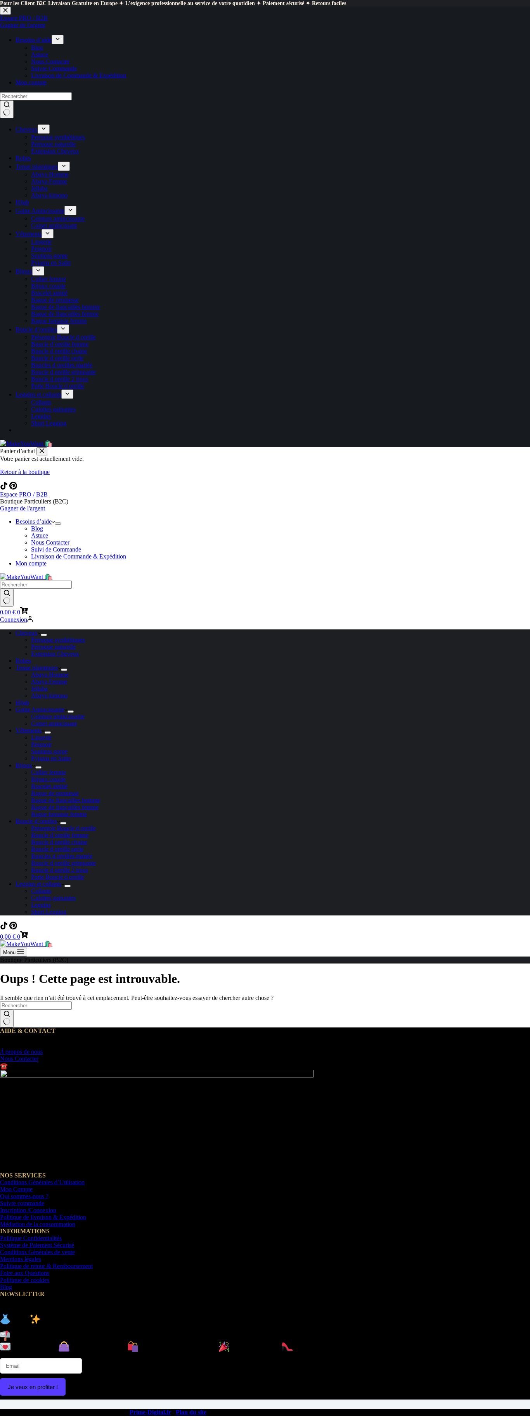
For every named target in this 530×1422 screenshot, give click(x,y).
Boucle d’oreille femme (59, 835)
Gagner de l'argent (22, 508)
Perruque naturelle (53, 646)
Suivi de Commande (56, 549)
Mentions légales (20, 1259)
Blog (37, 528)
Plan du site (191, 1412)
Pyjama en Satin (51, 758)
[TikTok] (4, 487)
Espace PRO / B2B (24, 494)
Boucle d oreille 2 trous (59, 870)
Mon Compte (16, 1189)
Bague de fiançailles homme (65, 800)
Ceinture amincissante (58, 716)
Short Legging (48, 911)
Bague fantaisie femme (59, 814)
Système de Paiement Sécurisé (37, 1245)
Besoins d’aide (34, 521)
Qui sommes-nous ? (24, 1196)
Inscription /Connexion (28, 1210)
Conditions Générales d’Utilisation (42, 1182)
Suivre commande (22, 1203)
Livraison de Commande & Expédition (78, 556)
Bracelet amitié (49, 786)
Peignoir (41, 744)
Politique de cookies (24, 1280)
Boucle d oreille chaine (59, 842)
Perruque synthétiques (58, 639)
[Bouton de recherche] (7, 598)
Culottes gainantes (53, 898)
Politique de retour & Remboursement (46, 1266)
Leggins (41, 904)
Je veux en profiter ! (33, 1387)
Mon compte (31, 563)
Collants (41, 891)
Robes (23, 660)
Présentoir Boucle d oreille (63, 828)
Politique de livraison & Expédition (43, 1217)
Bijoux (24, 765)
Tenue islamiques (37, 667)
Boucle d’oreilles (36, 821)
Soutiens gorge (49, 751)
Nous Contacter (50, 542)
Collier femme (48, 772)
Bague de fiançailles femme (65, 807)
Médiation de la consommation (37, 1224)
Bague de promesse (55, 793)
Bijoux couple (48, 779)
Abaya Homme (50, 674)
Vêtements (29, 730)
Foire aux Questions (24, 1273)
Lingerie (41, 737)
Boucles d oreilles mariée (61, 856)
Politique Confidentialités (31, 1238)
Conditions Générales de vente (37, 1252)
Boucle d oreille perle (57, 849)
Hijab (22, 702)
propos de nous (21, 1051)
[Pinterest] (13, 487)
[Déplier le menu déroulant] (58, 523)
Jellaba (39, 688)
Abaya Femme (49, 681)
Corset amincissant (54, 723)
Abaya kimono (49, 695)
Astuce (39, 535)
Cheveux (27, 632)
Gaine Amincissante (40, 709)
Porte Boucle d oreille (57, 877)
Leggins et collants (38, 884)
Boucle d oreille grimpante (63, 863)
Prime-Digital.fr (150, 1412)
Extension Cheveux (55, 653)
